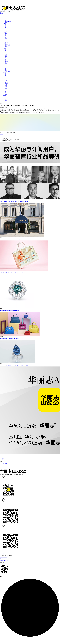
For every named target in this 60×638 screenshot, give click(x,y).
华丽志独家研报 (7, 45)
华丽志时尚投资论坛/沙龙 (9, 41)
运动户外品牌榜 (7, 31)
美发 (5, 69)
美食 (5, 73)
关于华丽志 (4, 95)
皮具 (5, 58)
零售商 (6, 56)
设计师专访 (6, 83)
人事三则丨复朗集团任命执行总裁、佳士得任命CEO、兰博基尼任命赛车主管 (14, 201)
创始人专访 (6, 82)
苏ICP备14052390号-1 (3, 557)
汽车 (5, 18)
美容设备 (6, 70)
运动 (5, 24)
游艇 (5, 20)
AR (5, 91)
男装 (5, 50)
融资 (5, 34)
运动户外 (4, 23)
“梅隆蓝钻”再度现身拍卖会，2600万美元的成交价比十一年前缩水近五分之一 (14, 365)
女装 (5, 49)
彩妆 (5, 66)
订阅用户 (1, 13)
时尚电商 (6, 88)
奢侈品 (4, 15)
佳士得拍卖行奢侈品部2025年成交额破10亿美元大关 (9, 338)
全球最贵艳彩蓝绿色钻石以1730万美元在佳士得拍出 (9, 310)
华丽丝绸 (6, 22)
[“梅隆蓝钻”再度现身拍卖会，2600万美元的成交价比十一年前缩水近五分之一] (17, 362)
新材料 (6, 93)
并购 (5, 35)
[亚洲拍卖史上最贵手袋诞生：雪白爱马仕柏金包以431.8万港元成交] (24, 270)
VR (5, 92)
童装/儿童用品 (7, 61)
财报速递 (6, 33)
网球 (5, 27)
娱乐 (5, 76)
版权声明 (6, 99)
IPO (5, 36)
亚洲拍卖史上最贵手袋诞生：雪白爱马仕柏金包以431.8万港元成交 (12, 272)
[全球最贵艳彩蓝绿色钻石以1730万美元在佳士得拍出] (17, 307)
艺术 (5, 75)
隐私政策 (6, 100)
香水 (5, 67)
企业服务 (6, 94)
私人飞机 (6, 19)
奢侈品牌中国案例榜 (8, 21)
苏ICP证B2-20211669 (3, 558)
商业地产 (4, 79)
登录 (0, 12)
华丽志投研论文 (7, 42)
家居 (5, 74)
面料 (5, 62)
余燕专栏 (6, 86)
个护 (5, 68)
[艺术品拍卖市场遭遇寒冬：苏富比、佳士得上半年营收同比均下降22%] (22, 236)
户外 (5, 25)
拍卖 (2, 457)
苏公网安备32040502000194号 (4, 560)
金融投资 (4, 32)
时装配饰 (4, 48)
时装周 (6, 54)
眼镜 (5, 57)
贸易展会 (6, 55)
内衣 (5, 60)
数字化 (3, 458)
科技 (3, 87)
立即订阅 (1, 134)
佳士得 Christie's (4, 463)
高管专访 (6, 84)
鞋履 (5, 59)
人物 (3, 81)
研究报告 (4, 43)
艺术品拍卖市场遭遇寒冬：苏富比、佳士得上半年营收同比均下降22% (13, 239)
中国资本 (6, 38)
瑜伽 (5, 26)
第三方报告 (6, 47)
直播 (2, 459)
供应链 (6, 63)
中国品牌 (6, 51)
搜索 (9, 11)
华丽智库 (6, 46)
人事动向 (6, 85)
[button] (3, 479)
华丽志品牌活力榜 (7, 44)
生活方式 (4, 72)
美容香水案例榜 (7, 71)
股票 (5, 37)
